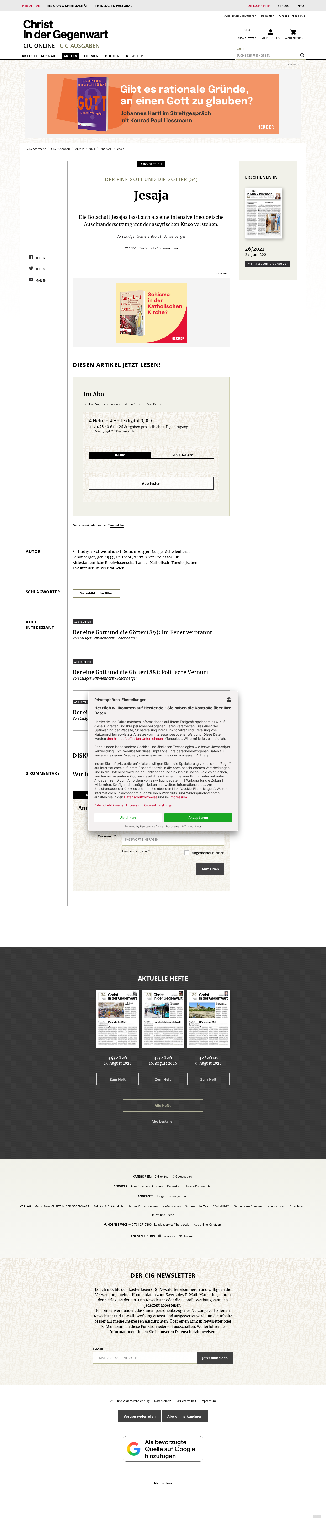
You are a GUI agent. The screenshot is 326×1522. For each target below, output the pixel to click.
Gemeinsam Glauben (248, 1206)
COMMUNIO (221, 1206)
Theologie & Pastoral (113, 6)
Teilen (40, 258)
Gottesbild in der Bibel (96, 593)
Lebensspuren (275, 1206)
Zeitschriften (259, 6)
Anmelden (117, 525)
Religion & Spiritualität (67, 6)
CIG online (39, 45)
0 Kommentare (167, 248)
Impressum (208, 1401)
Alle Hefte (163, 1105)
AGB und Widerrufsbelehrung (130, 1401)
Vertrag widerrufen (140, 1416)
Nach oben (163, 1483)
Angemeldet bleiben (207, 853)
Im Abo (120, 455)
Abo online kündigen (207, 1224)
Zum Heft (118, 1079)
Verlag (283, 6)
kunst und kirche (163, 1215)
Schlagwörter (177, 1196)
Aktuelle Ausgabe (39, 56)
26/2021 (105, 149)
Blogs (160, 1196)
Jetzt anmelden (215, 1358)
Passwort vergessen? (136, 851)
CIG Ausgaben (80, 45)
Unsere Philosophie (292, 15)
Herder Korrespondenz (143, 1206)
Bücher (112, 56)
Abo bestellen (163, 1121)
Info (300, 6)
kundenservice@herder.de (171, 1224)
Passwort (107, 836)
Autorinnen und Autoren (240, 15)
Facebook (169, 1236)
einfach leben (172, 1206)
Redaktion (267, 15)
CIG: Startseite (36, 149)
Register (134, 56)
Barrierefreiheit (185, 1401)
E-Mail (98, 1349)
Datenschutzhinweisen (195, 1332)
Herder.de (31, 6)
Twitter (188, 1236)
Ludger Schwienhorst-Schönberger (155, 236)
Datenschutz (162, 1401)
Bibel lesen (297, 1206)
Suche (241, 49)
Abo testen (151, 483)
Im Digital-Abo (182, 455)
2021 (92, 149)
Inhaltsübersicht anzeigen (269, 264)
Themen (91, 56)
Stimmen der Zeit (196, 1206)
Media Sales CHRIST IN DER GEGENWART (61, 1206)
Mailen (41, 281)
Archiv (70, 56)
